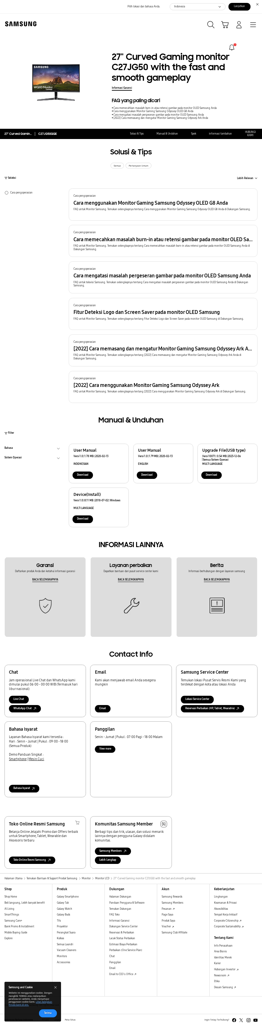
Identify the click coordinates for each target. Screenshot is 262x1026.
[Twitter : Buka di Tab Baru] (241, 1020)
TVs (59, 920)
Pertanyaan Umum (138, 166)
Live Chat (18, 699)
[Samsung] (19, 24)
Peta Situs (70, 1020)
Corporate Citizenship (226, 920)
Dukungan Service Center (123, 926)
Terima (47, 1013)
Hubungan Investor (225, 969)
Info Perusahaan (223, 945)
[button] (163, 204)
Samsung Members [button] (110, 851)
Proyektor (62, 926)
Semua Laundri (65, 944)
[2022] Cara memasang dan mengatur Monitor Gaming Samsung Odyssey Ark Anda (160, 118)
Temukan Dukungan (120, 908)
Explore (8, 938)
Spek (193, 133)
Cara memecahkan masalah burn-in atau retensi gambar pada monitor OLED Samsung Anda (165, 108)
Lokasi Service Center (197, 699)
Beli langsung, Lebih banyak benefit (24, 902)
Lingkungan (221, 896)
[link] (231, 47)
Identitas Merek (223, 957)
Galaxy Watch (64, 908)
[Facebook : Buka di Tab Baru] (234, 1020)
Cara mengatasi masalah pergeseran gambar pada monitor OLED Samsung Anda (158, 114)
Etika (217, 981)
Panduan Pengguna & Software (126, 902)
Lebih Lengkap (107, 859)
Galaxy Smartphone (68, 896)
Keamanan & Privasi (225, 902)
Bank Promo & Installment (19, 926)
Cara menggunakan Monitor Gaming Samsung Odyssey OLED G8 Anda (153, 111)
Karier (217, 963)
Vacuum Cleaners (66, 950)
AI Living (9, 908)
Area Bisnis (220, 951)
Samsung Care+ (13, 920)
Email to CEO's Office (121, 974)
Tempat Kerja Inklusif (225, 914)
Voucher (167, 926)
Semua (117, 166)
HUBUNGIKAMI (250, 134)
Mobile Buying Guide (15, 932)
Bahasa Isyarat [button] (21, 788)
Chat (112, 956)
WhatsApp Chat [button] (22, 708)
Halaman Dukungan (120, 896)
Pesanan (167, 908)
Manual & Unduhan (167, 133)
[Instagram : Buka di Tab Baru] (248, 1020)
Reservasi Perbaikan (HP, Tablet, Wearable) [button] (210, 708)
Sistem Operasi (13, 458)
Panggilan (115, 962)
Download (83, 474)
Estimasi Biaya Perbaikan (123, 944)
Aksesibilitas (221, 908)
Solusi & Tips (137, 133)
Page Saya (167, 914)
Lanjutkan (239, 6)
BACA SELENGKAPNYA (45, 579)
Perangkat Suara (66, 932)
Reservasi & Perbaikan (121, 932)
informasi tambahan (220, 133)
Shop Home (10, 896)
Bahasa (8, 449)
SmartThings (11, 914)
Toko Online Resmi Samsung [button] (29, 859)
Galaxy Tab (63, 902)
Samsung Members (172, 902)
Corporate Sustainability (227, 926)
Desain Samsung (224, 987)
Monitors (62, 956)
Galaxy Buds (63, 914)
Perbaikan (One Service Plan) (125, 950)
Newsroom (220, 975)
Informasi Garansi (122, 87)
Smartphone (18, 759)
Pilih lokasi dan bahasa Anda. (143, 6)
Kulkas (60, 938)
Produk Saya (168, 920)
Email (102, 708)
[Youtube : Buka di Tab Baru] (255, 1020)
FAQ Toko (114, 914)
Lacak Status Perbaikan (122, 938)
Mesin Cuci (36, 759)
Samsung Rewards (172, 896)
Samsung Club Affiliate (174, 932)
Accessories (63, 962)
